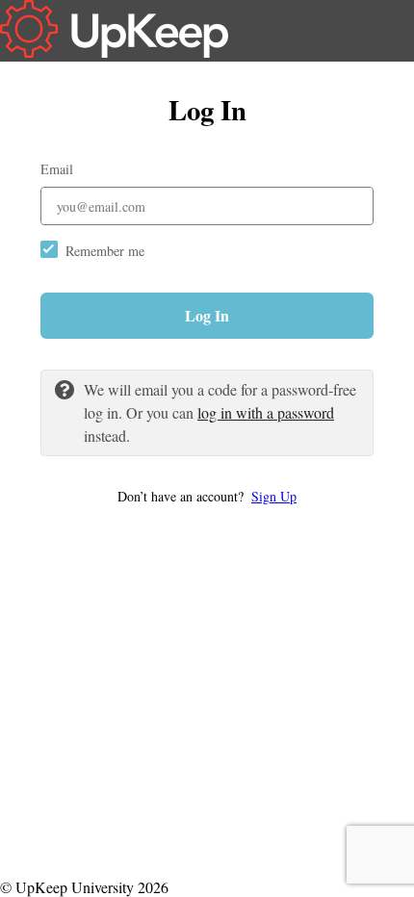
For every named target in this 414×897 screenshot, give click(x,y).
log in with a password (265, 412)
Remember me (104, 251)
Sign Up (274, 496)
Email (56, 169)
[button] (207, 496)
